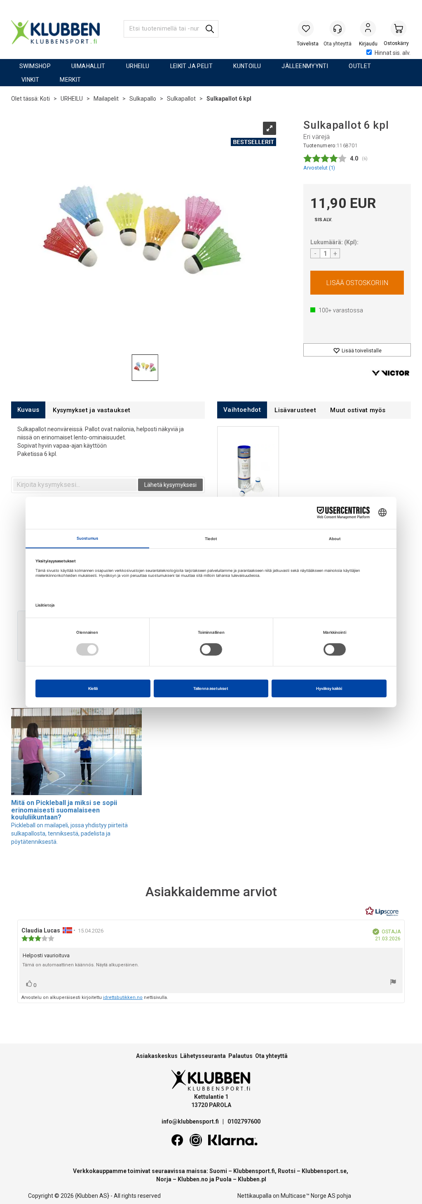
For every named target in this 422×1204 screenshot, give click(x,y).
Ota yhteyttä (271, 1056)
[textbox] (75, 485)
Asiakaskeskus (157, 1056)
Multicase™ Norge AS (308, 1195)
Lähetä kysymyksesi (170, 485)
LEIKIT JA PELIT (191, 66)
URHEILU (138, 66)
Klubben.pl (252, 1179)
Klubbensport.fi (254, 1171)
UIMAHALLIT (88, 66)
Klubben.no (193, 1179)
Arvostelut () (319, 168)
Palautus (240, 1056)
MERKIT (70, 79)
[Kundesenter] (337, 28)
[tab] (28, 409)
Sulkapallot (181, 98)
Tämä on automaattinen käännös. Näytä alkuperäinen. (80, 965)
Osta (357, 283)
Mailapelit (106, 98)
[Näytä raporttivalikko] (393, 983)
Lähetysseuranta (203, 1056)
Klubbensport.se (324, 1171)
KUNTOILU (247, 66)
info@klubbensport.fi (191, 1121)
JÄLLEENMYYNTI (304, 66)
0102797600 (243, 1121)
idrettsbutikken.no (123, 997)
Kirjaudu (368, 29)
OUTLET (360, 66)
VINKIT (30, 79)
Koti (45, 98)
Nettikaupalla (254, 1195)
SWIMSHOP (35, 66)
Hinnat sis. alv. (392, 53)
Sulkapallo (142, 98)
